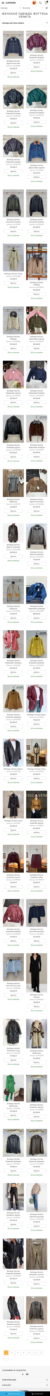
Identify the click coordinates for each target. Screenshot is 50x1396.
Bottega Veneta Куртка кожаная (13, 546)
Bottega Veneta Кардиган (13, 500)
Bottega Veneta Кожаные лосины (36, 1273)
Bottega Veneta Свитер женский (37, 1215)
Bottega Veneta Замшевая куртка (36, 338)
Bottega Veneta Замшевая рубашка (36, 607)
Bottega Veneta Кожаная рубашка (36, 662)
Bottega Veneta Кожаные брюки (36, 1106)
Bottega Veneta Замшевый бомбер (37, 392)
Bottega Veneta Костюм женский (37, 930)
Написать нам (13, 1394)
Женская (26, 8)
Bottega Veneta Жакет (36, 715)
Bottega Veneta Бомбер (36, 283)
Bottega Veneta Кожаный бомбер (36, 56)
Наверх (25, 1391)
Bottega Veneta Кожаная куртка (13, 446)
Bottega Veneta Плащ (13, 274)
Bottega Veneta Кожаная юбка (36, 876)
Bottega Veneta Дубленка (36, 1052)
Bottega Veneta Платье (36, 996)
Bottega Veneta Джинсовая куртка (37, 166)
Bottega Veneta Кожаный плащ (13, 1049)
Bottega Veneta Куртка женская (13, 62)
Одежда (4, 8)
